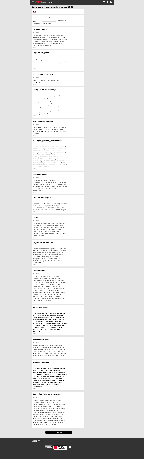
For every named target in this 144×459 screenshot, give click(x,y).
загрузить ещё (58, 432)
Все (34, 11)
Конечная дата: (62, 20)
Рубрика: (60, 17)
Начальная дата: (36, 20)
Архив (34, 47)
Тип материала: (37, 17)
